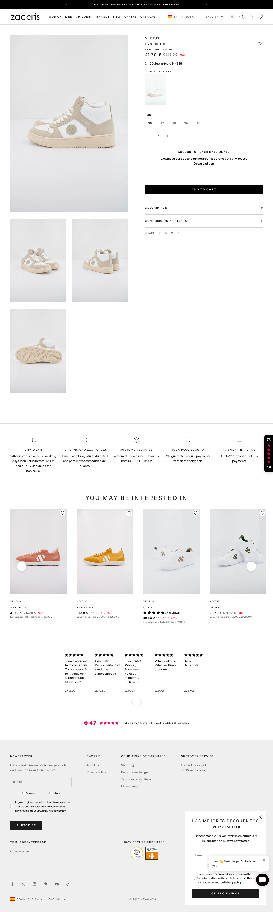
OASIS (148, 607)
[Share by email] (177, 233)
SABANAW (18, 607)
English (212, 16)
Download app (204, 163)
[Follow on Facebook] (12, 884)
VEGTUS (152, 38)
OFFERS (130, 16)
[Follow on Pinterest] (46, 884)
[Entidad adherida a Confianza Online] (144, 853)
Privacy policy (232, 882)
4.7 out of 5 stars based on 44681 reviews (157, 723)
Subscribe (26, 825)
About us (93, 765)
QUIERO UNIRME (225, 893)
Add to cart (203, 189)
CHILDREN (84, 16)
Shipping (127, 765)
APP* (159, 4)
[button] (133, 702)
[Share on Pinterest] (171, 233)
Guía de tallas (19, 851)
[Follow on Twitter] (23, 884)
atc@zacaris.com (193, 770)
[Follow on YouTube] (57, 884)
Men (56, 793)
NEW (117, 16)
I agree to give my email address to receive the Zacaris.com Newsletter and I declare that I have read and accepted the (225, 878)
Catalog (148, 16)
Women (31, 793)
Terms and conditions (136, 779)
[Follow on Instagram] (34, 884)
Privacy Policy (96, 772)
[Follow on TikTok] (68, 884)
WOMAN (55, 16)
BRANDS (103, 16)
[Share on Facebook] (159, 233)
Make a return (130, 786)
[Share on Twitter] (165, 233)
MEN (69, 16)
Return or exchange (134, 772)
